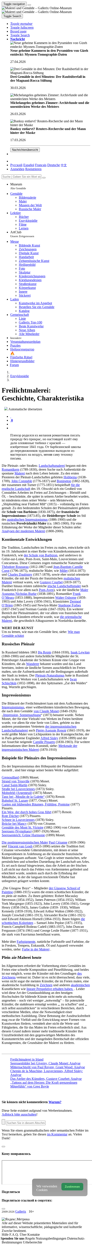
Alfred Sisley (49, 738)
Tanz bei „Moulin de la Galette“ (23, 796)
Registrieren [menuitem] (33, 169)
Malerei (20, 473)
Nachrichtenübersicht (25, 149)
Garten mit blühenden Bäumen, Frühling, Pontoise (36, 804)
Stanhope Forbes (69, 605)
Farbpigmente (26, 941)
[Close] (44, 177)
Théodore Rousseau (15, 567)
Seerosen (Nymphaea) (17, 831)
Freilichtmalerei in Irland (26, 1059)
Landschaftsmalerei (52, 465)
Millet (64, 570)
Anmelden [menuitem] (17, 169)
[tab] (10, 416)
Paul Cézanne (58, 842)
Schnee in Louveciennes (18, 820)
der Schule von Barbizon (40, 555)
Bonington (64, 481)
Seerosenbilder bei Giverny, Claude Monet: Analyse (45, 1063)
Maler (84, 590)
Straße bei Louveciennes (18, 789)
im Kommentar (57, 1134)
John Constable (21, 481)
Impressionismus (13, 707)
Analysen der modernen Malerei (23, 531)
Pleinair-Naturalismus (49, 675)
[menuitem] (64, 165)
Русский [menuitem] (16, 165)
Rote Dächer (10, 816)
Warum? (55, 1102)
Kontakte (33, 1234)
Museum (18, 186)
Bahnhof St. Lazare (15, 800)
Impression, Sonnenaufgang (22, 715)
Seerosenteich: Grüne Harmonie (23, 835)
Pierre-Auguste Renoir (51, 730)
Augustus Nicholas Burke (19, 594)
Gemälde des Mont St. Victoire (22, 827)
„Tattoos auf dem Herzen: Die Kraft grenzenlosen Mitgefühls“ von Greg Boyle (43, 1084)
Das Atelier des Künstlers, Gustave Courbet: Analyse (46, 1078)
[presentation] (50, 424)
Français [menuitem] (40, 165)
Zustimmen (72, 1186)
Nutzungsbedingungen (51, 1238)
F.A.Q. (14, 1234)
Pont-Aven (46, 590)
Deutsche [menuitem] (53, 165)
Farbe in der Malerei (35, 949)
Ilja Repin (44, 652)
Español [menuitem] (28, 165)
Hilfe (5, 1234)
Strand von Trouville (16, 781)
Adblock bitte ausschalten (19, 1114)
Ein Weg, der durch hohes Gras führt (26, 812)
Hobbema (70, 477)
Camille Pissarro (44, 742)
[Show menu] (29, 5)
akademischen (80, 985)
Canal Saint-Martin (14, 785)
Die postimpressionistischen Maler (25, 842)
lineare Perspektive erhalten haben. (50, 989)
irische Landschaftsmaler (64, 586)
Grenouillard (10, 777)
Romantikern (10, 469)
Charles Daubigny (20, 574)
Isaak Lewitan (80, 652)
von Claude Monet (46, 711)
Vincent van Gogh (20, 846)
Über (23, 1234)
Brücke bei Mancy (14, 823)
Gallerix (20, 1211)
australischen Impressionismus (27, 519)
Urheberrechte (32, 1242)
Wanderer (32, 664)
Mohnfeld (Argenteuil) (17, 793)
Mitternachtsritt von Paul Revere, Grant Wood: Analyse (47, 1067)
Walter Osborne (65, 597)
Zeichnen (46, 985)
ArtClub (22, 234)
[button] (21, 23)
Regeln (30, 1238)
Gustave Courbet (51, 582)
